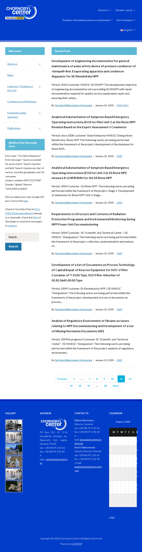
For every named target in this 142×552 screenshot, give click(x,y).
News (10, 75)
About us (12, 63)
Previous (62, 378)
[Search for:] (25, 237)
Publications (14, 128)
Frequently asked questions (16, 114)
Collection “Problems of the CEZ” (20, 88)
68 (105, 385)
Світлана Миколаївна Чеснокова (73, 105)
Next (116, 385)
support (12, 225)
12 (130, 378)
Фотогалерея (124, 20)
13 (71, 385)
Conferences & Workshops (22, 101)
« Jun (111, 517)
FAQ (35, 217)
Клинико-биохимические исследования (86, 20)
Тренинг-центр (123, 10)
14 (79, 385)
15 (88, 385)
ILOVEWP (76, 543)
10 (112, 378)
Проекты (103, 10)
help (25, 200)
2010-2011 (123, 105)
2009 (119, 156)
